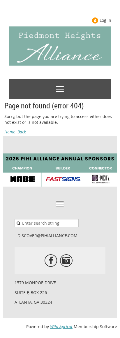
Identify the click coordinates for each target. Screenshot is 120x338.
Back (21, 132)
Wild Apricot (61, 326)
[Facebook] (51, 260)
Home (9, 132)
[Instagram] (66, 260)
